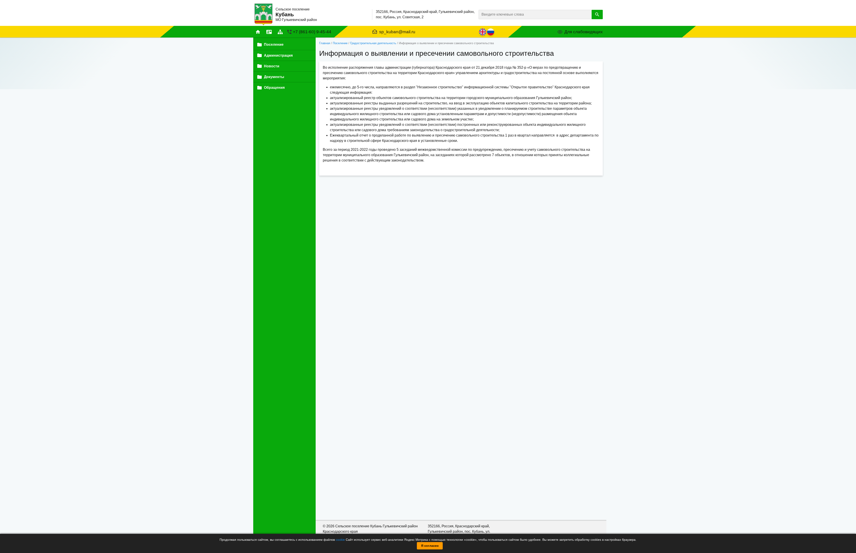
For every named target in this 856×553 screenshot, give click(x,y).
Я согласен (429, 545)
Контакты (269, 32)
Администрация (278, 55)
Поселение (340, 43)
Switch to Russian (490, 31)
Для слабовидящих (583, 31)
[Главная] (263, 14)
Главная (258, 32)
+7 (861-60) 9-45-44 (312, 31)
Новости (271, 66)
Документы (274, 77)
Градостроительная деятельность (373, 43)
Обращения (274, 87)
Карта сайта (280, 32)
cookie (340, 539)
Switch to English (482, 31)
